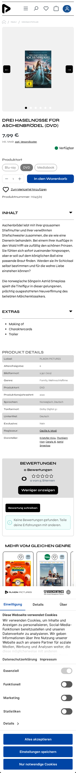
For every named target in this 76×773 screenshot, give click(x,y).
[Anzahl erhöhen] (19, 179)
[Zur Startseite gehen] (9, 8)
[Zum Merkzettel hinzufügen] (21, 557)
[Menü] (25, 8)
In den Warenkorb (50, 179)
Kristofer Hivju (48, 437)
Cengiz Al (51, 441)
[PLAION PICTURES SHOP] (4, 22)
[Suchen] (35, 8)
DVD (26, 167)
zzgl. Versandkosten (26, 141)
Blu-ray (10, 167)
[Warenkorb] (56, 8)
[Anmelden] (67, 8)
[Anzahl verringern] (6, 179)
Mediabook (45, 167)
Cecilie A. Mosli (48, 430)
